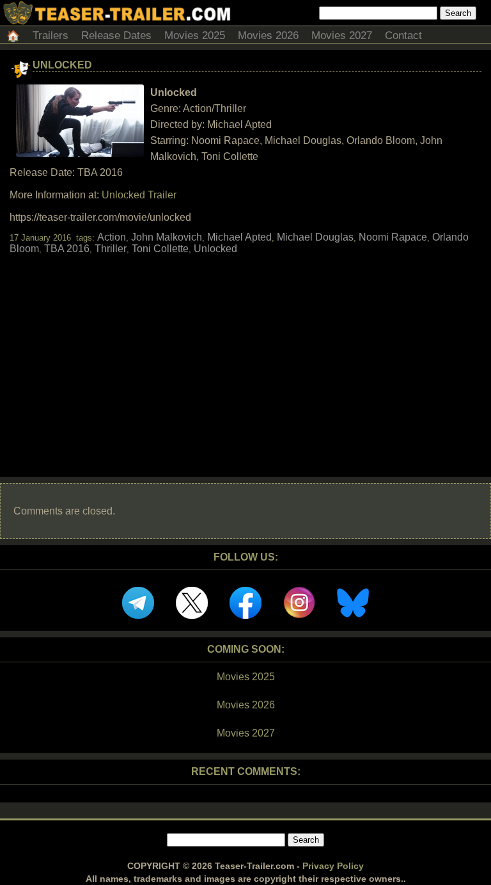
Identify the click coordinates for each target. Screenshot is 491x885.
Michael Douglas (315, 237)
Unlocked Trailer (139, 194)
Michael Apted (239, 237)
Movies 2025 (194, 35)
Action (111, 237)
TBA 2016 (67, 248)
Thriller (111, 248)
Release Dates (116, 35)
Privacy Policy (333, 866)
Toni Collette (160, 248)
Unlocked (62, 65)
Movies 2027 (341, 35)
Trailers (50, 35)
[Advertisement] (245, 354)
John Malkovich (166, 237)
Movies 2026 (268, 35)
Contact (403, 35)
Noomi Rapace (393, 237)
